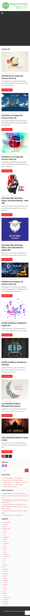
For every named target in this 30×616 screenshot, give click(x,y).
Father (5, 541)
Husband (5, 554)
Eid (4, 535)
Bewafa (5, 526)
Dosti (4, 533)
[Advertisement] (15, 31)
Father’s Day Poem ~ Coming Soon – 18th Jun (15, 482)
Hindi (4, 552)
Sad (4, 586)
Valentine (5, 599)
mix (4, 567)
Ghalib (5, 548)
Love (4, 563)
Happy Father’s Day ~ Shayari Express (13, 480)
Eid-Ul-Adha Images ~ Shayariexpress (12, 478)
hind (4, 550)
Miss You (5, 565)
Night (4, 576)
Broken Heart (6, 528)
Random (5, 582)
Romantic (5, 584)
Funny (4, 545)
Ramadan (5, 580)
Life (4, 561)
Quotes (5, 578)
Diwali (4, 530)
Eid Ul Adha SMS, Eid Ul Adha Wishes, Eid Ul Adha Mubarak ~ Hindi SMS (15, 200)
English (5, 539)
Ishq (4, 558)
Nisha (4, 515)
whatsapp (5, 604)
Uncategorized (7, 597)
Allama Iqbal (6, 522)
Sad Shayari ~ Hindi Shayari (15, 515)
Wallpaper (5, 601)
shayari (5, 589)
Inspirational (6, 556)
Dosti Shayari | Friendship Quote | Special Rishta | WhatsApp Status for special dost (15, 496)
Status (5, 593)
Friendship (6, 543)
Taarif (4, 595)
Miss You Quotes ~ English (10, 486)
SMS (4, 591)
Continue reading (6, 90)
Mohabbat (6, 569)
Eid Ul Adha (6, 537)
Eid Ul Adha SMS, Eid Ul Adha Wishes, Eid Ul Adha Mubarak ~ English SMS (13, 247)
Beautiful (5, 524)
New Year (5, 573)
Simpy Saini (6, 511)
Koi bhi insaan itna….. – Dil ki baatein (12, 484)
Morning (5, 571)
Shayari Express (12, 73)
